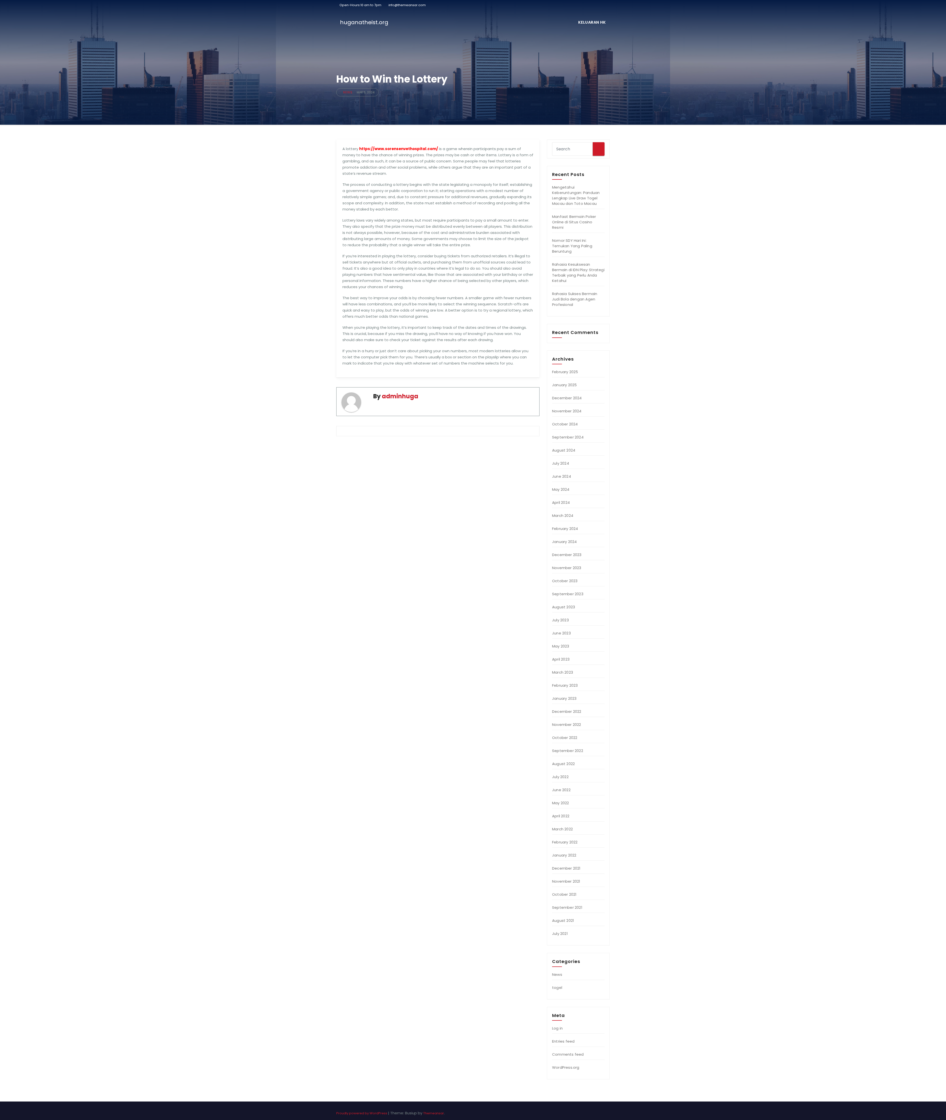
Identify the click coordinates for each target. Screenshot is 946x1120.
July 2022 (560, 776)
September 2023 (567, 593)
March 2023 (562, 672)
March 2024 (562, 515)
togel (557, 987)
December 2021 (566, 868)
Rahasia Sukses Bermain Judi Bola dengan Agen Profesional (574, 299)
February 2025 (565, 371)
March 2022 (562, 829)
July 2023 (560, 620)
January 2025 (564, 384)
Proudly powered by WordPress (362, 1113)
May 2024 (561, 489)
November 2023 (566, 567)
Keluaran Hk (592, 22)
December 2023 (567, 554)
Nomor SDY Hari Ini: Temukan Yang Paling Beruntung (572, 246)
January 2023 (564, 698)
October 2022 (564, 737)
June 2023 (561, 633)
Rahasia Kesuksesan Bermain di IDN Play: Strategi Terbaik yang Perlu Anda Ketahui (578, 272)
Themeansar (433, 1113)
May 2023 (560, 646)
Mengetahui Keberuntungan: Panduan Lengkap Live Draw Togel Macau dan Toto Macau (576, 195)
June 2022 (561, 789)
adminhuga (400, 396)
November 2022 (566, 724)
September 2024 (568, 437)
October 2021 (564, 894)
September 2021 (567, 907)
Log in (557, 1028)
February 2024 (565, 528)
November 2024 (567, 411)
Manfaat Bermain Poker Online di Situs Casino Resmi (574, 222)
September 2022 (567, 750)
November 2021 (566, 881)
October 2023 (564, 580)
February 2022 (565, 842)
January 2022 (564, 855)
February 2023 (565, 685)
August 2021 (563, 920)
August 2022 (563, 763)
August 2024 (563, 450)
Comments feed (568, 1054)
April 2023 (561, 659)
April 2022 (560, 816)
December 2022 (566, 711)
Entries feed (563, 1041)
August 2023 (563, 607)
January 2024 (564, 541)
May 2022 (560, 802)
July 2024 (560, 463)
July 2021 (560, 933)
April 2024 (561, 502)
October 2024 (565, 424)
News (348, 92)
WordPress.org (565, 1067)
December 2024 (567, 398)
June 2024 (561, 476)
